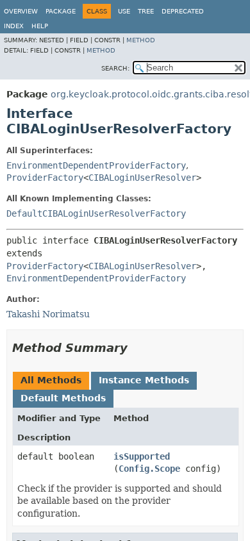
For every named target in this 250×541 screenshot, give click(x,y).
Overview (21, 11)
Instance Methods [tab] (144, 380)
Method (140, 40)
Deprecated (183, 11)
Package (61, 11)
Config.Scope (149, 468)
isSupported (141, 456)
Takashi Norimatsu (48, 314)
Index (14, 25)
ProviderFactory (44, 177)
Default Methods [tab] (63, 398)
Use (124, 11)
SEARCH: (115, 68)
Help (39, 25)
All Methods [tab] (51, 380)
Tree (146, 11)
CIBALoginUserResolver (142, 177)
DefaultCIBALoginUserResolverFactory (96, 213)
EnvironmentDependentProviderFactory (96, 165)
